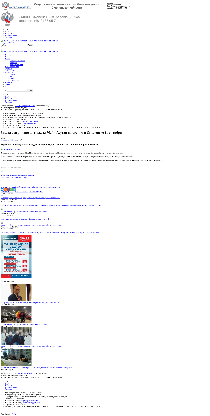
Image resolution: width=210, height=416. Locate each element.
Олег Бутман (20, 187)
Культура (13, 74)
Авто (7, 86)
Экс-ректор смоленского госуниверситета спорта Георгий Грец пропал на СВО (30, 198)
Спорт (12, 78)
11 (2, 140)
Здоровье (8, 69)
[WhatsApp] (11, 189)
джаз (2, 187)
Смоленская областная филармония (46, 187)
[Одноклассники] (5, 189)
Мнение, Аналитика (17, 61)
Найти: (3, 45)
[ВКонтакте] (2, 189)
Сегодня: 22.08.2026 (8, 43)
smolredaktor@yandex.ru (31, 123)
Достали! (8, 84)
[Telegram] (14, 189)
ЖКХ (12, 76)
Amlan (14, 414)
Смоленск (29, 187)
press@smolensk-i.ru (30, 121)
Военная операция (12, 67)
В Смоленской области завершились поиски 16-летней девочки (24, 211)
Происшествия (10, 82)
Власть (7, 59)
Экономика (9, 71)
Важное (8, 57)
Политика (13, 63)
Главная (8, 55)
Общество (9, 73)
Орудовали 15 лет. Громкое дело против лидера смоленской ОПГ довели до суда (31, 225)
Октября (6, 140)
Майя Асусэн (10, 187)
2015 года (13, 140)
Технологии (14, 80)
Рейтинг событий (16, 65)
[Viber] (8, 189)
